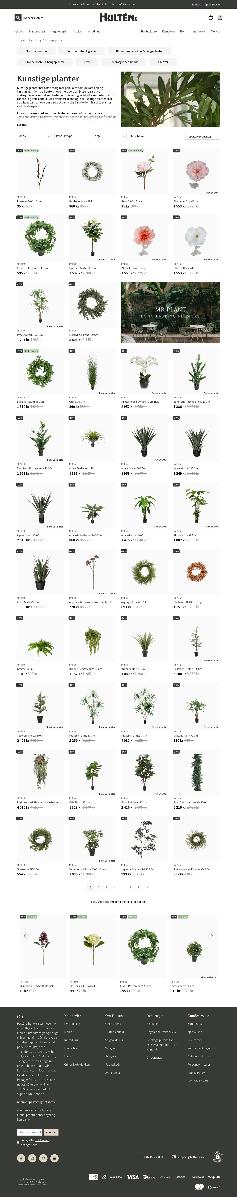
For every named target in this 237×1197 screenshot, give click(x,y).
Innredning (35, 40)
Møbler (68, 1032)
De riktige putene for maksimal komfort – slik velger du (161, 1044)
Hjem (23, 40)
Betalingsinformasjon (201, 1056)
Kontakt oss (195, 1024)
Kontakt (197, 4)
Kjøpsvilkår (195, 1032)
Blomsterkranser (36, 51)
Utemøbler (71, 1048)
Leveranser (195, 1040)
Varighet (110, 1048)
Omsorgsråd (154, 1057)
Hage (67, 1056)
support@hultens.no (30, 1094)
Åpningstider (212, 4)
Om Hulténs (113, 1024)
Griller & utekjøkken (77, 1064)
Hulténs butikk (115, 1032)
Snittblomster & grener (82, 51)
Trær (87, 62)
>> (146, 887)
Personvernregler (199, 1064)
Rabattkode (113, 1064)
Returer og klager (199, 1048)
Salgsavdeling (114, 1040)
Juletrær (162, 62)
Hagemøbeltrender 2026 (162, 1032)
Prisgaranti (112, 1056)
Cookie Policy (196, 1073)
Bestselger (153, 1024)
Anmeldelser (113, 1073)
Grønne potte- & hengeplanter (44, 62)
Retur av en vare (198, 1081)
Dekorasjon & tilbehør (123, 62)
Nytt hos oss (72, 1024)
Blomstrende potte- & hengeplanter (139, 51)
